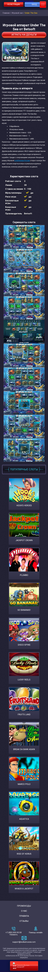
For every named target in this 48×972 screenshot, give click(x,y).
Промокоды (24, 906)
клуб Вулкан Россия (22, 160)
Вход (34, 4)
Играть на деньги (24, 34)
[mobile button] (43, 4)
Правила (24, 916)
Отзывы (24, 921)
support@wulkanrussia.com (24, 942)
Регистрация (13, 4)
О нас (24, 911)
